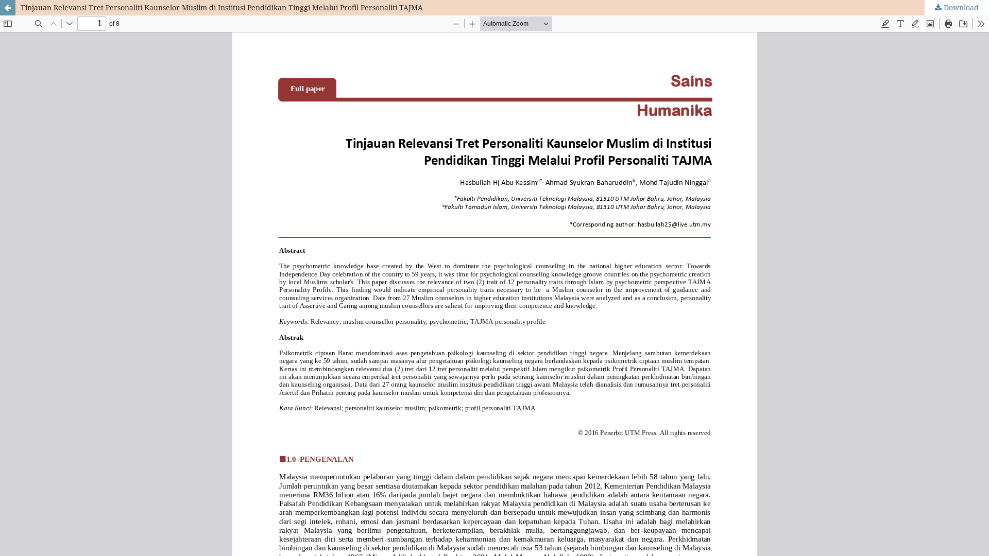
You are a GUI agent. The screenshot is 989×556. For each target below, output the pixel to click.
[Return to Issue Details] (7, 7)
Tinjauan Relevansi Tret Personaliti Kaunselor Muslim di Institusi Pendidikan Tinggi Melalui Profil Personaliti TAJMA (222, 7)
